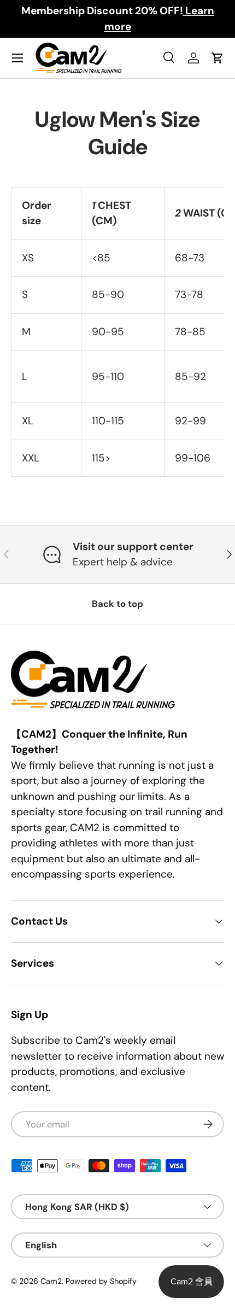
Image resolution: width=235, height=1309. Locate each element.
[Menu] (17, 58)
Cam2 (51, 1281)
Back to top (117, 604)
